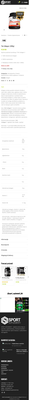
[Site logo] (6, 2)
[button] (28, 277)
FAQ (2, 372)
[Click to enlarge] (4, 30)
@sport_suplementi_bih (15, 293)
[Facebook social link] (6, 81)
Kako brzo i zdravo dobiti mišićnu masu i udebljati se (22, 350)
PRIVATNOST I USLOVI (7, 370)
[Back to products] (25, 35)
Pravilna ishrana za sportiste (18, 343)
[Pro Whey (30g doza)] (21, 271)
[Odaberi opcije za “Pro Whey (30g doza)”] (25, 268)
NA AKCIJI (3, 366)
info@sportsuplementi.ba (11, 390)
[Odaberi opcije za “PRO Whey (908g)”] (11, 268)
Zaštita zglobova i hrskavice (16, 75)
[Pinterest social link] (10, 81)
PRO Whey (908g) (5, 278)
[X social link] (8, 81)
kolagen (8, 78)
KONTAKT (3, 374)
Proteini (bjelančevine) (14, 35)
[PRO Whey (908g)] (7, 271)
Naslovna (3, 35)
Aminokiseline (11, 73)
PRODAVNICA (4, 365)
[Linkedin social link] (12, 81)
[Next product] (27, 35)
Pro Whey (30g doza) (20, 278)
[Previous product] (23, 35)
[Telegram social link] (14, 81)
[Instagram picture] (7, 304)
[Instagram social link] (4, 392)
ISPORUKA (4, 368)
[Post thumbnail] (7, 344)
